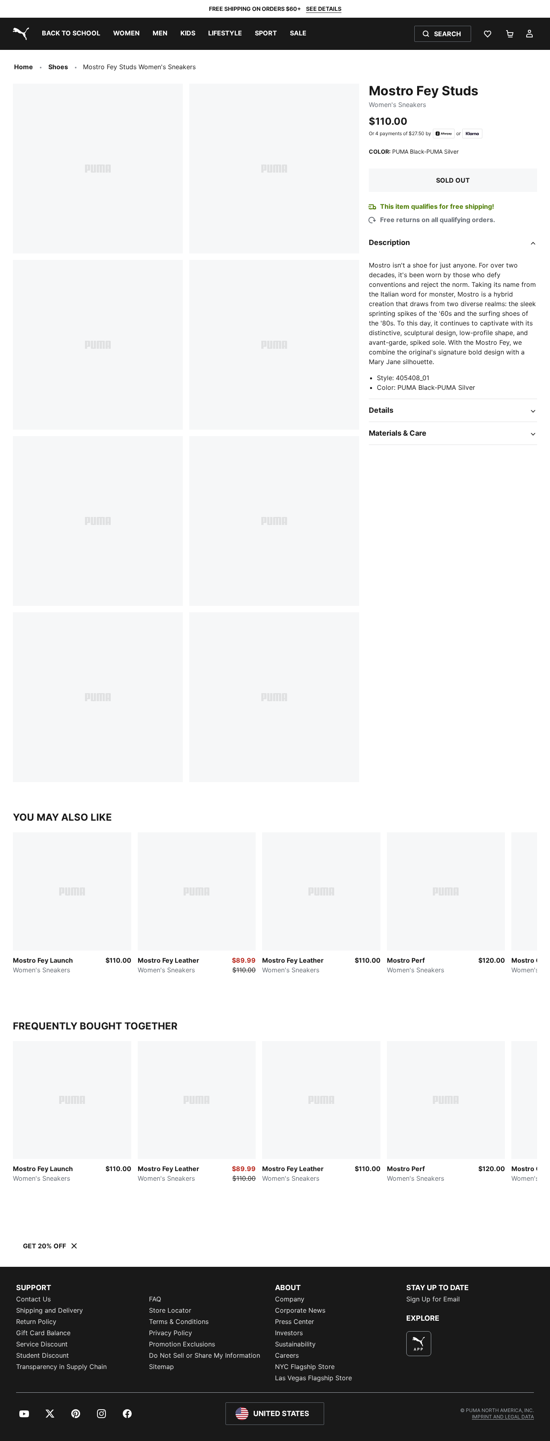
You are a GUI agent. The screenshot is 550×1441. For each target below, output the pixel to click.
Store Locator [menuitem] (170, 1310)
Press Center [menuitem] (294, 1321)
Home (23, 67)
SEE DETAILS (323, 8)
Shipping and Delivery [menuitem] (49, 1310)
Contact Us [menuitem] (33, 1299)
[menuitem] (71, 33)
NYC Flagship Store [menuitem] (305, 1367)
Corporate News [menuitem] (300, 1310)
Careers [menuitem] (287, 1355)
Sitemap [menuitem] (161, 1367)
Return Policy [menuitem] (36, 1321)
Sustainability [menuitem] (295, 1344)
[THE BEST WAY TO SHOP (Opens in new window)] (418, 1343)
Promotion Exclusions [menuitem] (182, 1344)
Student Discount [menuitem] (42, 1355)
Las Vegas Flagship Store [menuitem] (313, 1378)
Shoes (58, 67)
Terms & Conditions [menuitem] (179, 1321)
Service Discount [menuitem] (42, 1344)
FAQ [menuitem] (155, 1299)
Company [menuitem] (289, 1299)
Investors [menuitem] (289, 1333)
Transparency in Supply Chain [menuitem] (61, 1367)
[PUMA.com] (19, 34)
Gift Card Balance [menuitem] (43, 1333)
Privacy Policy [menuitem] (170, 1333)
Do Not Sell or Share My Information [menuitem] (204, 1355)
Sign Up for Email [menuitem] (433, 1299)
